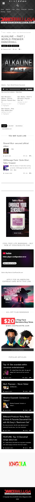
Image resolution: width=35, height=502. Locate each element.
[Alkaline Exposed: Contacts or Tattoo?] (6, 405)
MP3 (9, 45)
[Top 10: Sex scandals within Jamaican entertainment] (6, 372)
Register (8, 9)
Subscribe (23, 9)
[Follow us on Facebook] (16, 1)
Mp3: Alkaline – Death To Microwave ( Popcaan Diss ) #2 (25, 98)
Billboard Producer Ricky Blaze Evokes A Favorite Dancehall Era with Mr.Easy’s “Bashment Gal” (17, 419)
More (12, 149)
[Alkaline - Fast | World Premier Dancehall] (17, 67)
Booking (3, 11)
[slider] (30, 89)
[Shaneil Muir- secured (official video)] (6, 151)
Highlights (9, 32)
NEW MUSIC (15, 45)
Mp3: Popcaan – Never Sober (15, 384)
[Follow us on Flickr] (25, 1)
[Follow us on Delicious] (21, 1)
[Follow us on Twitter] (19, 1)
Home (2, 9)
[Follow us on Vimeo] (10, 1)
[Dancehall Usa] (17, 20)
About (17, 9)
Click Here (19, 92)
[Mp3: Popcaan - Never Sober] (6, 387)
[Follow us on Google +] (12, 1)
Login (13, 9)
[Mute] (26, 89)
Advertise (30, 9)
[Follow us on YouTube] (23, 1)
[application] (17, 89)
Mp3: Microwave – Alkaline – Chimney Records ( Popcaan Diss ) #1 (8, 99)
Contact (9, 11)
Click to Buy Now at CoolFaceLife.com (12, 272)
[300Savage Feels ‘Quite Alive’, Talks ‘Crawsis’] (6, 167)
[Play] (4, 89)
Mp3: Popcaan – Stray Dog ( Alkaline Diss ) (7, 109)
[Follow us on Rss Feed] (14, 1)
